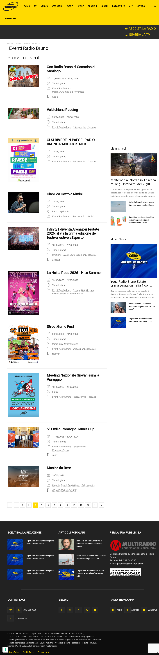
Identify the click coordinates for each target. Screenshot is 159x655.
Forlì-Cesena (87, 290)
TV (35, 6)
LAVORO (141, 6)
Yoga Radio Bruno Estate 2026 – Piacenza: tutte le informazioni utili (90, 573)
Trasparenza (43, 652)
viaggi (55, 96)
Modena (77, 349)
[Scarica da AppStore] (113, 610)
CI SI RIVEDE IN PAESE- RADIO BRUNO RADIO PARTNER (71, 142)
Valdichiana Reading (62, 110)
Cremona (56, 254)
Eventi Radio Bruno (61, 88)
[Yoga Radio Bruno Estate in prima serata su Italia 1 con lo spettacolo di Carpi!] (134, 261)
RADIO (27, 6)
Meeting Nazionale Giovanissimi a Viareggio (73, 377)
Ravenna (71, 293)
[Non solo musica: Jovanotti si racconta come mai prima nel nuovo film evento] (66, 544)
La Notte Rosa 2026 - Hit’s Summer (74, 273)
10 (74, 505)
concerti (56, 259)
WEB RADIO (57, 6)
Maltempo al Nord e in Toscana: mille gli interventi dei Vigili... (134, 182)
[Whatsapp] (19, 610)
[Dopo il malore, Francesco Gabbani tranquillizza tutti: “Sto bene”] (118, 307)
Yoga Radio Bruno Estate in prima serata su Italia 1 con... (131, 283)
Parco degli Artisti (61, 211)
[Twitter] (87, 610)
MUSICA (44, 6)
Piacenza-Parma (60, 450)
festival (55, 353)
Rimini (90, 216)
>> (101, 505)
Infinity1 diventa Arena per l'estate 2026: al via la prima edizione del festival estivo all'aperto (73, 233)
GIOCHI (104, 6)
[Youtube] (95, 610)
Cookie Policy (28, 652)
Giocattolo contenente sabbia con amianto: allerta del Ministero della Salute (141, 220)
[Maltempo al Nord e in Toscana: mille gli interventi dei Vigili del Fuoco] (134, 164)
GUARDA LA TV (139, 34)
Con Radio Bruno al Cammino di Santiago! (71, 69)
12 (88, 505)
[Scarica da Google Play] (127, 610)
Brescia (56, 485)
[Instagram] (70, 610)
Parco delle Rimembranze (65, 344)
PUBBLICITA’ (11, 18)
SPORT (80, 6)
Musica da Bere (59, 468)
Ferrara (76, 290)
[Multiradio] (133, 550)
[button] (155, 6)
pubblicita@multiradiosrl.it (130, 563)
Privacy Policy (13, 652)
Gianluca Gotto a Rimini (64, 194)
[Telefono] (10, 618)
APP (131, 6)
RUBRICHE (92, 6)
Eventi (18, 43)
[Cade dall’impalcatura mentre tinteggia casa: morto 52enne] (118, 206)
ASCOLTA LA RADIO (142, 29)
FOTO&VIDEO (118, 6)
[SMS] (10, 610)
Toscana (91, 127)
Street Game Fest (60, 326)
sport (54, 455)
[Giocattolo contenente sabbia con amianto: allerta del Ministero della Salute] (118, 221)
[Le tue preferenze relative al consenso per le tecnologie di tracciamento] (5, 650)
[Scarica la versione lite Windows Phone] (144, 610)
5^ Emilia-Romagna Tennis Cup (70, 429)
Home (10, 43)
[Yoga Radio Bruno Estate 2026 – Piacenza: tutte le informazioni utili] (66, 574)
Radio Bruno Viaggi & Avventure (68, 91)
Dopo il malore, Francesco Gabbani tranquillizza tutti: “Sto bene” (142, 306)
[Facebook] (62, 610)
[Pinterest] (78, 610)
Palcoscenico (79, 127)
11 (81, 505)
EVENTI (70, 6)
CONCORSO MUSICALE (64, 490)
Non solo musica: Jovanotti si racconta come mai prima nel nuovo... (89, 543)
